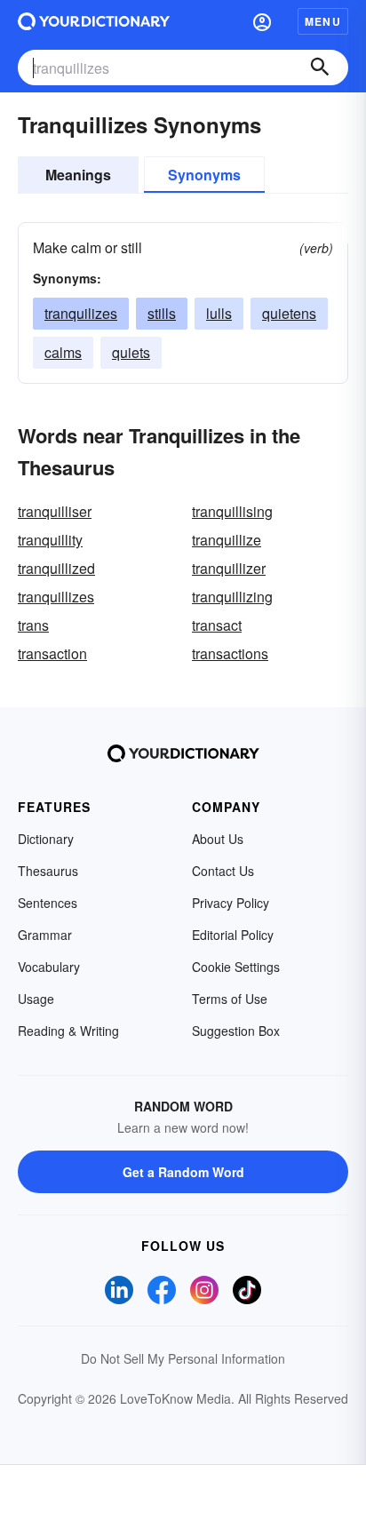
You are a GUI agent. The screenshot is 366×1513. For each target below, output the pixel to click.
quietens (289, 313)
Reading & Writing (68, 1030)
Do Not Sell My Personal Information (183, 1358)
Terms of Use (229, 998)
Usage (36, 998)
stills (161, 313)
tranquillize (226, 540)
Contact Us (223, 871)
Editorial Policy (233, 935)
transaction (52, 653)
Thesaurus (48, 871)
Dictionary (46, 839)
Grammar (45, 935)
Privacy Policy (230, 903)
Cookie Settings (236, 966)
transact (217, 625)
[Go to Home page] (94, 21)
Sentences (47, 903)
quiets (131, 352)
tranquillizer (229, 568)
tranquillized (56, 568)
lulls (219, 313)
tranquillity (50, 540)
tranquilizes (80, 313)
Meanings (78, 174)
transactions (230, 653)
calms (63, 352)
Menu (323, 21)
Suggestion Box (236, 1030)
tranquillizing (232, 596)
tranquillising (232, 511)
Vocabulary (49, 966)
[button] (262, 21)
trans (33, 625)
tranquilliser (55, 511)
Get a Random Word (183, 1172)
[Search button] (319, 68)
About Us (217, 839)
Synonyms (204, 174)
